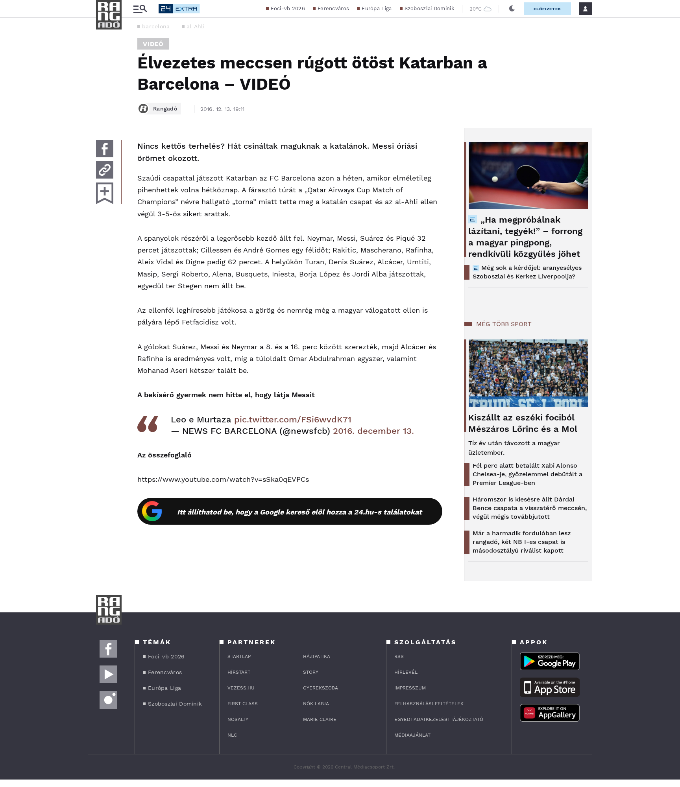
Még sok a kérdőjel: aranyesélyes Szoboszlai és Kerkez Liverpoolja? (527, 272)
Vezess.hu (241, 688)
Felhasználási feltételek (429, 703)
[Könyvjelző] (104, 193)
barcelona (156, 26)
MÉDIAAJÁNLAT (412, 735)
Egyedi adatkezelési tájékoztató (438, 719)
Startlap (239, 656)
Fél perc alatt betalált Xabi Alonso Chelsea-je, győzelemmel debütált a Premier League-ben (527, 474)
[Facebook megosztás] (104, 148)
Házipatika (316, 656)
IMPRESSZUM (410, 688)
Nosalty (237, 719)
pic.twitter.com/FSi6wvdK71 (292, 419)
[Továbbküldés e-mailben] (104, 170)
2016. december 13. (373, 431)
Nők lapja (316, 703)
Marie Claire (319, 719)
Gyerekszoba (320, 688)
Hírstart (238, 672)
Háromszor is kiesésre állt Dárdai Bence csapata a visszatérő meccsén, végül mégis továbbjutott (530, 508)
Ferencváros (333, 8)
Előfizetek (547, 9)
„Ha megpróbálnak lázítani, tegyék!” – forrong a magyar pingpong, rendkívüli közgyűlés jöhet (525, 237)
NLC (232, 735)
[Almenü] (140, 9)
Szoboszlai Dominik (429, 8)
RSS (399, 656)
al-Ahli (196, 26)
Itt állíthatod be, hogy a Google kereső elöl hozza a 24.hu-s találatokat (299, 512)
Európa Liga (377, 8)
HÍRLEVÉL (406, 672)
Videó (153, 44)
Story (310, 672)
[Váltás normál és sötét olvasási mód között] (512, 8)
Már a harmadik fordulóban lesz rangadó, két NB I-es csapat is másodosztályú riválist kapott (522, 541)
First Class (242, 703)
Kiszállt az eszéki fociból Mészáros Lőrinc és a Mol (522, 423)
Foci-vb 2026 (288, 8)
